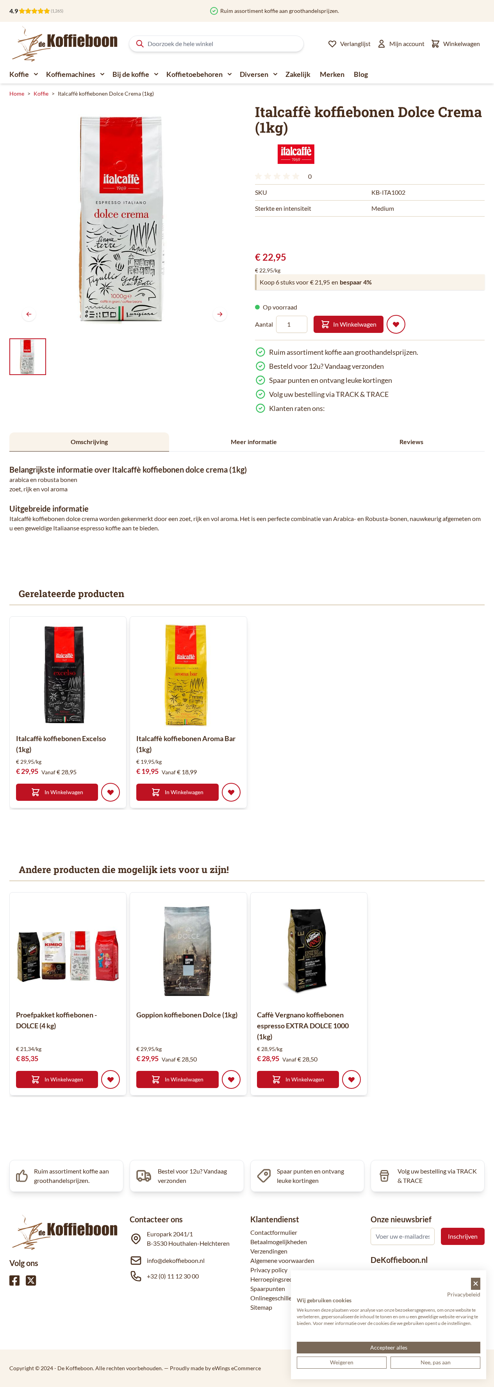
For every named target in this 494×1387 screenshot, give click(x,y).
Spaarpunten (267, 1288)
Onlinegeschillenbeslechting (288, 1298)
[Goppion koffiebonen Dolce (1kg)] (188, 951)
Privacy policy (268, 1269)
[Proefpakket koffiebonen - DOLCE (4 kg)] (68, 951)
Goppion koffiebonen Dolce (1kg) (186, 1014)
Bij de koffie (130, 74)
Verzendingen (268, 1251)
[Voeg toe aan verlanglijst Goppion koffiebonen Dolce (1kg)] (231, 1079)
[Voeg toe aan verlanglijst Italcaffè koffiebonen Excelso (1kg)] (110, 792)
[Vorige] (29, 314)
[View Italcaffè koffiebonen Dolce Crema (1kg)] (27, 356)
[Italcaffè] (296, 154)
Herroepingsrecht (274, 1279)
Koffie (19, 74)
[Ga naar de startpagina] (65, 43)
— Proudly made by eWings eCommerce (212, 1368)
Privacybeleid (463, 1294)
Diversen (254, 74)
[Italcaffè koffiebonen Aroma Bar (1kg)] (188, 675)
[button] (296, 154)
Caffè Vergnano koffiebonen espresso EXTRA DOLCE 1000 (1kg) (303, 1025)
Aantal (264, 324)
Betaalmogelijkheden (278, 1241)
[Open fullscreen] (124, 219)
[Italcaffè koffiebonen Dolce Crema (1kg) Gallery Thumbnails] (27, 356)
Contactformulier (273, 1232)
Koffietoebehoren (194, 74)
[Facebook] (14, 1280)
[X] (31, 1280)
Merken (332, 74)
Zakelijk (297, 74)
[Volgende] (220, 314)
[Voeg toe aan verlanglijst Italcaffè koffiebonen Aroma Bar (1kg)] (231, 792)
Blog (361, 74)
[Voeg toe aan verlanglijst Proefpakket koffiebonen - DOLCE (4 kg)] (110, 1079)
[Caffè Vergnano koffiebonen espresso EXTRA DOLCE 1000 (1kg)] (309, 951)
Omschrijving (89, 441)
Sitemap (261, 1307)
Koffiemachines (70, 74)
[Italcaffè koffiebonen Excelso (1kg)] (68, 675)
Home (16, 93)
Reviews (411, 441)
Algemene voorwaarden (282, 1260)
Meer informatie (254, 441)
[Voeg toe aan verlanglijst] (396, 324)
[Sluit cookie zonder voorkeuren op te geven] (475, 1284)
